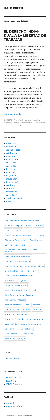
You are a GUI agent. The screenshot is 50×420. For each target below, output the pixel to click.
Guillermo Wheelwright (16, 285)
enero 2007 (11, 195)
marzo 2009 (11, 179)
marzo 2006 (11, 201)
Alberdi (16, 122)
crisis (22, 245)
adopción (38, 225)
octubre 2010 (12, 153)
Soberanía (9, 329)
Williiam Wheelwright (15, 338)
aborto (28, 225)
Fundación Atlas (13, 378)
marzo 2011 (11, 143)
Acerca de (10, 403)
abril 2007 (10, 188)
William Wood (26, 334)
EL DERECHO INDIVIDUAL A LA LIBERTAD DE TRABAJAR (25, 35)
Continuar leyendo (12, 114)
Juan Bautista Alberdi (15, 300)
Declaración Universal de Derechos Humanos (21, 251)
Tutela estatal (11, 334)
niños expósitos (12, 309)
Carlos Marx (38, 235)
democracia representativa (17, 261)
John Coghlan (11, 295)
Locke (28, 305)
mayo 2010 (11, 156)
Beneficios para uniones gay (18, 235)
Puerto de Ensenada (14, 319)
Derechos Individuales (30, 120)
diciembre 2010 (13, 150)
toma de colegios (25, 329)
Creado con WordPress (25, 416)
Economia (8, 122)
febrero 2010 (12, 159)
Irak (34, 290)
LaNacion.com (12, 359)
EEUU (7, 276)
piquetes (26, 309)
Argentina (18, 120)
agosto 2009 (12, 166)
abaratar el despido (13, 225)
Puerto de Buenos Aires (16, 314)
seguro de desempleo (31, 324)
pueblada (37, 309)
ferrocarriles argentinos (23, 276)
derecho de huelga (13, 266)
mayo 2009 (11, 175)
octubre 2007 (12, 185)
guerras (24, 280)
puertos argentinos (35, 319)
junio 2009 (11, 172)
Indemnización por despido (17, 290)
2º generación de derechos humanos (22, 221)
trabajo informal (10, 125)
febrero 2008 (12, 182)
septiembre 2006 (14, 198)
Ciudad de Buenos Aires (16, 240)
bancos (17, 230)
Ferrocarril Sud (11, 280)
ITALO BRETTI (13, 8)
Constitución (36, 240)
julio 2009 (10, 169)
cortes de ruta (11, 245)
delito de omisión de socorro (18, 256)
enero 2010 (11, 163)
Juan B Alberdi (27, 295)
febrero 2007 (12, 192)
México (36, 305)
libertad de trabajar (13, 305)
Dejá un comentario (25, 125)
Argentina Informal (15, 406)
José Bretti (11, 381)
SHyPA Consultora (14, 384)
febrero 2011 (11, 146)
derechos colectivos (34, 266)
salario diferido (11, 324)
